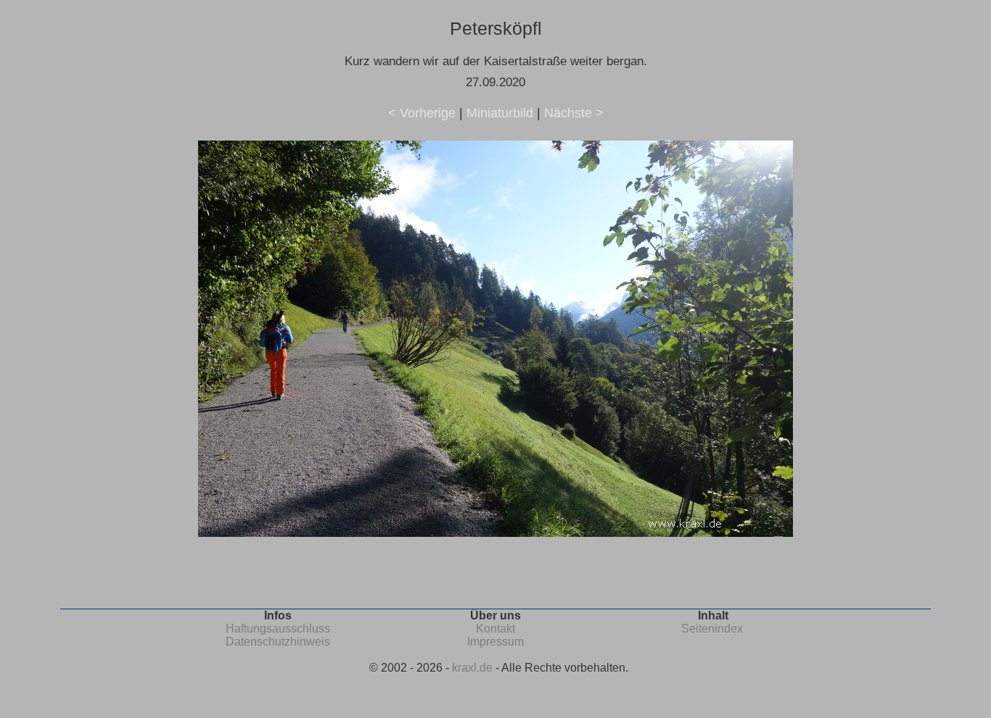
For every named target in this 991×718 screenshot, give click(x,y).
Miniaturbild (499, 113)
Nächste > (574, 113)
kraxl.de (472, 667)
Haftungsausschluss (278, 628)
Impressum (495, 641)
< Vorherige (422, 113)
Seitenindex (712, 628)
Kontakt (495, 628)
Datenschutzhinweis (278, 641)
